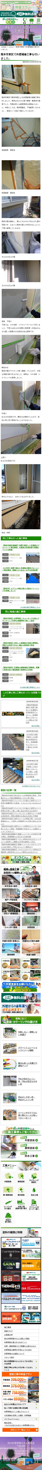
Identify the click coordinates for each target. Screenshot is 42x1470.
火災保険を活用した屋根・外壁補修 (17, 1415)
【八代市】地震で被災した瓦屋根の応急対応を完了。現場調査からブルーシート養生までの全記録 (32, 742)
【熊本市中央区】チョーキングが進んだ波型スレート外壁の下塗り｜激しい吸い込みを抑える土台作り (21, 809)
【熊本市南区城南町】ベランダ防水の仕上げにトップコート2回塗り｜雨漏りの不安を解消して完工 (21, 840)
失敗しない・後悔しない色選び (27, 1033)
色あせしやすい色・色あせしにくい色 (26, 1098)
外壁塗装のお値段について (14, 1354)
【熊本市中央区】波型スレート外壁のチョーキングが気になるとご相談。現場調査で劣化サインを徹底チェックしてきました (21, 828)
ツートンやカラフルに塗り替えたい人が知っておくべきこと (27, 1115)
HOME (3, 47)
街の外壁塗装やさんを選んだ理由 (16, 1339)
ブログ (11, 47)
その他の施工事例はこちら (30, 607)
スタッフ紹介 (9, 1357)
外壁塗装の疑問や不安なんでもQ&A (18, 1350)
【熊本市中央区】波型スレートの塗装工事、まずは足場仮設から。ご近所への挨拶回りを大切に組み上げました (21, 821)
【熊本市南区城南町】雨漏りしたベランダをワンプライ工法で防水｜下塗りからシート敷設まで (21, 845)
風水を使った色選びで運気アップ (27, 1064)
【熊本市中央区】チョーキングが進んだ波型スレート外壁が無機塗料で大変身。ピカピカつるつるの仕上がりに (21, 803)
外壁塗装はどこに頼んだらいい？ (16, 1412)
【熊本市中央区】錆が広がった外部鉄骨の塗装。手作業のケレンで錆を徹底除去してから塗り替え (21, 796)
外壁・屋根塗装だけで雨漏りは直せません (20, 1346)
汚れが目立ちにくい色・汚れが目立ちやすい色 (27, 1081)
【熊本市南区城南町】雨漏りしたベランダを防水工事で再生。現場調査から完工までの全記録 (21, 835)
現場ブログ (8, 1331)
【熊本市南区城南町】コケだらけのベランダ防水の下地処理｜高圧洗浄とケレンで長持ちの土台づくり (21, 851)
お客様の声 (8, 1335)
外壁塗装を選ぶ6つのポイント (15, 1342)
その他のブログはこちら (31, 786)
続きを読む (36, 726)
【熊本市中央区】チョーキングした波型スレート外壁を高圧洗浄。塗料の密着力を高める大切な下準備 (21, 815)
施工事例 (7, 1327)
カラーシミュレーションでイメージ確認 (27, 1049)
